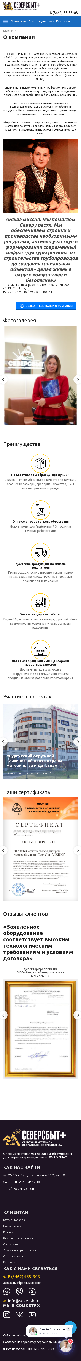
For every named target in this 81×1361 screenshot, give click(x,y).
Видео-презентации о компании (48, 306)
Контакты (63, 21)
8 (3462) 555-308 (24, 1276)
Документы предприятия (19, 1250)
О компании (18, 21)
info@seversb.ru (24, 1300)
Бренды (8, 1232)
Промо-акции (12, 1225)
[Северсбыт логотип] (21, 5)
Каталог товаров (14, 1219)
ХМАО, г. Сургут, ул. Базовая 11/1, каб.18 (36, 1175)
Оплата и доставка (41, 21)
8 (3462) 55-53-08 (64, 13)
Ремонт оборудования (18, 1238)
